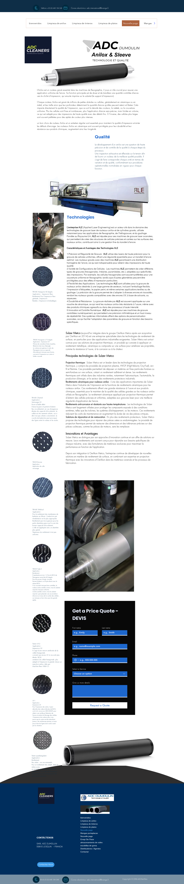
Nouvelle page (86, 830)
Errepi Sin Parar (87, 839)
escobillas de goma (88, 845)
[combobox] (99, 674)
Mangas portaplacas (89, 833)
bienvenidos (85, 818)
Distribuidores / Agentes (90, 849)
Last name (106, 628)
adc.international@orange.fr (98, 8)
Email (74, 641)
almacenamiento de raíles (90, 842)
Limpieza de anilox (88, 821)
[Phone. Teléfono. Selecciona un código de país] (76, 660)
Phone (74, 655)
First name (76, 628)
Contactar (84, 852)
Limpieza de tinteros (89, 824)
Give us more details (81, 683)
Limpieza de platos (88, 827)
